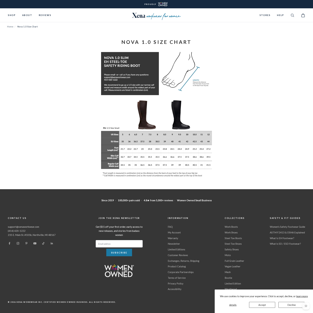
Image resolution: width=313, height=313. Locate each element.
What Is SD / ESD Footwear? (285, 243)
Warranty (173, 238)
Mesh (228, 272)
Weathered (231, 289)
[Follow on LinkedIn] (51, 243)
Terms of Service (177, 277)
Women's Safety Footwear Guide (287, 226)
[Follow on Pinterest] (26, 243)
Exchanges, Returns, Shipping (183, 260)
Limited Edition (233, 283)
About (27, 15)
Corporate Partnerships (181, 272)
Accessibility (174, 289)
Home (10, 26)
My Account (174, 232)
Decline (291, 304)
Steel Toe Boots (233, 238)
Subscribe (119, 252)
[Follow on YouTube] (35, 243)
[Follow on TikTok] (43, 243)
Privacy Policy (175, 283)
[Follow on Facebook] (9, 243)
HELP (280, 15)
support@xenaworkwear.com (23, 226)
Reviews (45, 15)
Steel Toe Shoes (233, 243)
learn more (302, 296)
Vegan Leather (232, 266)
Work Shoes (231, 232)
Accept (262, 304)
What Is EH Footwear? (282, 238)
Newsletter (174, 243)
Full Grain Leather (234, 260)
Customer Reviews (178, 255)
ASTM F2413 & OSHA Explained (287, 232)
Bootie (228, 277)
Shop (12, 15)
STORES (265, 15)
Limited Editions (176, 249)
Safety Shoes (232, 249)
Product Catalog (177, 266)
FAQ (170, 226)
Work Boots (231, 226)
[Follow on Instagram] (18, 243)
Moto (228, 255)
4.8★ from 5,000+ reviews (158, 200)
